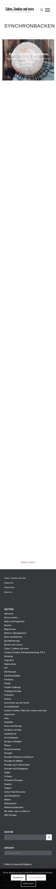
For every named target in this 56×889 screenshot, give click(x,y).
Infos (6, 718)
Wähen (7, 799)
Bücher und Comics (13, 644)
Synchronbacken (12, 795)
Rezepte (8, 753)
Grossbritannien (11, 706)
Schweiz (8, 776)
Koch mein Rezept (13, 726)
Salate (7, 772)
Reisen (7, 745)
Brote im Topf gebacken (15, 633)
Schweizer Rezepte (13, 780)
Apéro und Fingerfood (14, 621)
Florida (7, 683)
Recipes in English (13, 741)
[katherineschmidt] (23, 10)
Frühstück (9, 695)
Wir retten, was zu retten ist (17, 811)
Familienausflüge (12, 675)
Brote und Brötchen (13, 637)
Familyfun (8, 679)
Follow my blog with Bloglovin (18, 864)
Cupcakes (9, 660)
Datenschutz (9, 587)
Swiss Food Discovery (14, 792)
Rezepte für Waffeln (13, 761)
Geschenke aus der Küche (16, 703)
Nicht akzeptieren (36, 878)
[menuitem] (40, 10)
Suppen (7, 788)
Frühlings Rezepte (12, 691)
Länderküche (10, 733)
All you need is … (12, 617)
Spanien (8, 784)
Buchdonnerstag (12, 641)
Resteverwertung (12, 749)
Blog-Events (10, 629)
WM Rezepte (10, 815)
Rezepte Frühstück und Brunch (18, 757)
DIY (6, 668)
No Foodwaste (11, 737)
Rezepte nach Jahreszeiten (17, 764)
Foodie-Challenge (12, 687)
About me (8, 592)
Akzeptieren (18, 878)
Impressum (8, 583)
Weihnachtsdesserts (13, 807)
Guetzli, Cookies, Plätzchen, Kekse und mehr (25, 710)
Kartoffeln (8, 722)
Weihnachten (10, 803)
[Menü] (47, 10)
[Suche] (40, 10)
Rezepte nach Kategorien (16, 768)
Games (7, 699)
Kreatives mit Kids (12, 730)
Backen (7, 625)
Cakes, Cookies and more (15, 578)
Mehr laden (28, 562)
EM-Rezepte (10, 672)
